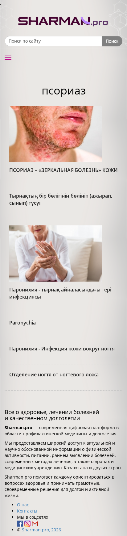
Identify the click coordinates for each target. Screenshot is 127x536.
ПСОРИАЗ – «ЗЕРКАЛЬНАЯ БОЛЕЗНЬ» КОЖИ (63, 170)
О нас (23, 505)
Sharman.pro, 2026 (41, 530)
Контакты (27, 511)
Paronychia (22, 322)
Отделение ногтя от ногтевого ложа (54, 374)
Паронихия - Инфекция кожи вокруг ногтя (62, 348)
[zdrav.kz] (63, 20)
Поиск (112, 41)
